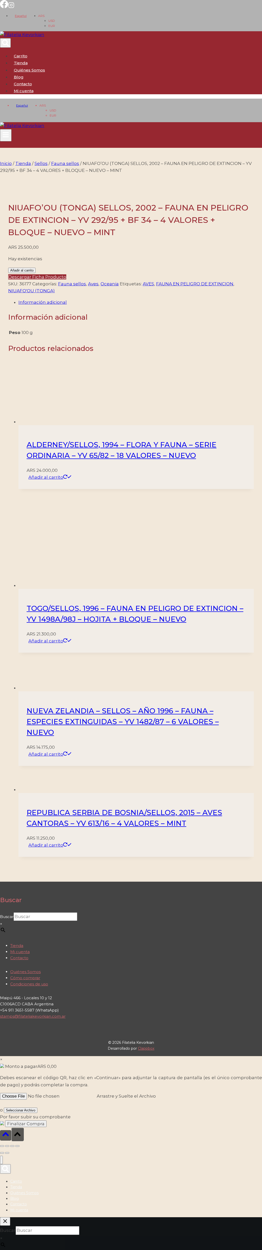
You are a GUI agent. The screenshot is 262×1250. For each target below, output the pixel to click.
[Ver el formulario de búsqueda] (5, 43)
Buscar (7, 916)
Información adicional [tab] (42, 302)
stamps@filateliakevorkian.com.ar (33, 1016)
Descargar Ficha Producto (37, 276)
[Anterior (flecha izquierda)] (2, 1153)
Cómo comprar (25, 977)
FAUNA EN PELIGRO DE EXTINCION (194, 283)
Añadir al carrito (22, 270)
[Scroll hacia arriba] (5, 1135)
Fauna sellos (72, 283)
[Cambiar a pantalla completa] (7, 1146)
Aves (93, 283)
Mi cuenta (20, 951)
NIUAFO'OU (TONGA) (31, 290)
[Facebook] (4, 6)
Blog (19, 77)
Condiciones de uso (29, 984)
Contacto (23, 83)
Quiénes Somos (29, 70)
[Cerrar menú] (1, 1160)
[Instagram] (11, 6)
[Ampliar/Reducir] (2, 1146)
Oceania (110, 283)
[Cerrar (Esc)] (17, 1146)
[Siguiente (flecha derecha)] (7, 1153)
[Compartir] (12, 1146)
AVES (148, 283)
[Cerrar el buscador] (5, 1221)
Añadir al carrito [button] (45, 477)
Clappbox (146, 1048)
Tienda (21, 62)
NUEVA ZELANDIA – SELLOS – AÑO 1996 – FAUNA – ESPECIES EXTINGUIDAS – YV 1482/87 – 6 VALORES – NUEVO (123, 721)
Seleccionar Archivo (20, 1110)
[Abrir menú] (6, 135)
